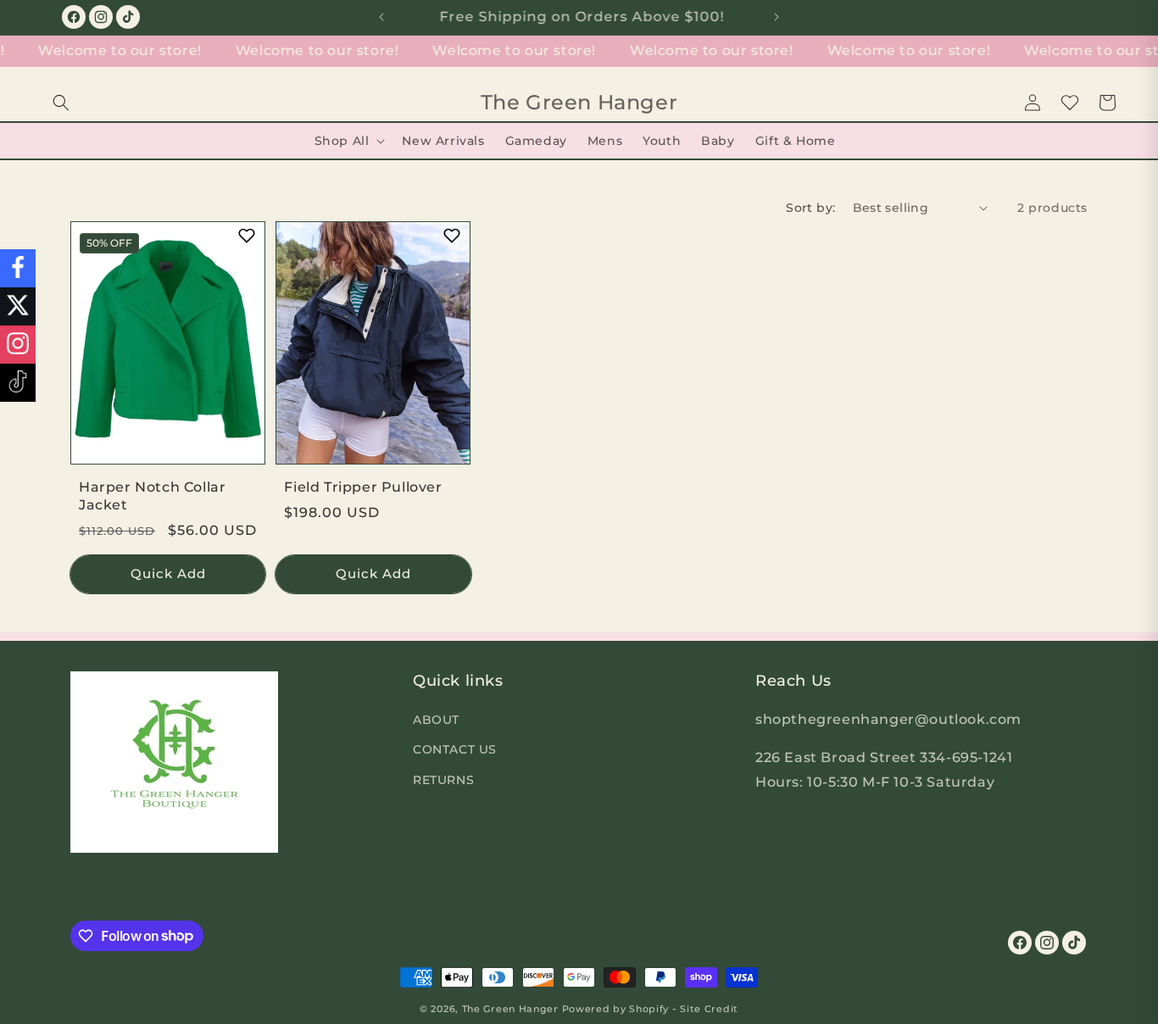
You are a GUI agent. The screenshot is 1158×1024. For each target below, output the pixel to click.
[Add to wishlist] (246, 236)
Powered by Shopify (616, 1009)
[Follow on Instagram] (18, 345)
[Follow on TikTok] (18, 383)
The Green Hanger (510, 1009)
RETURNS (443, 779)
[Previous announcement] (381, 17)
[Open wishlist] (1069, 102)
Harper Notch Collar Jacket (152, 496)
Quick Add (168, 573)
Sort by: (810, 207)
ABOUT (436, 719)
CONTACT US (455, 749)
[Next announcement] (776, 17)
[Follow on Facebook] (18, 268)
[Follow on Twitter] (18, 306)
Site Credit (709, 1009)
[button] (61, 102)
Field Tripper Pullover (363, 487)
